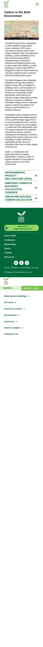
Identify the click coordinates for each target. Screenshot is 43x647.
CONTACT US (11, 334)
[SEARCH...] (11, 288)
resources (9, 321)
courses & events (13, 309)
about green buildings (15, 296)
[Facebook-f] (21, 263)
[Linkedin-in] (16, 263)
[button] (21, 176)
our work (8, 302)
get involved (10, 315)
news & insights (12, 328)
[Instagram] (27, 263)
